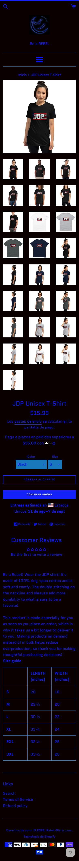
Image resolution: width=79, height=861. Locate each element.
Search (9, 793)
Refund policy (15, 805)
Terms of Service (18, 799)
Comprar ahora (39, 494)
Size (55, 456)
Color (31, 456)
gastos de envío (28, 421)
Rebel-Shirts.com (59, 830)
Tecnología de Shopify (40, 836)
